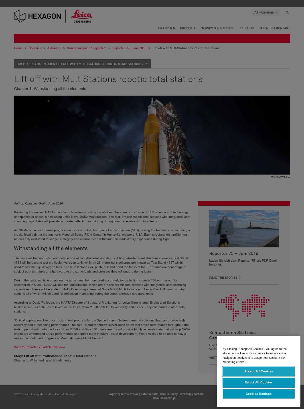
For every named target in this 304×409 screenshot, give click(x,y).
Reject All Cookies (259, 382)
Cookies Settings (259, 393)
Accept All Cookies (258, 371)
